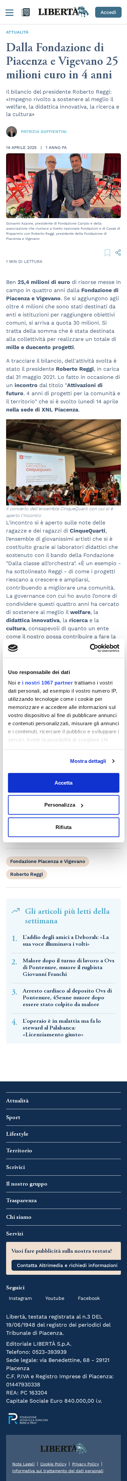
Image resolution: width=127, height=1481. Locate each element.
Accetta (64, 782)
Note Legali (23, 1464)
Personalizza (59, 805)
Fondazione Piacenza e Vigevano (47, 861)
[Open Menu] (9, 12)
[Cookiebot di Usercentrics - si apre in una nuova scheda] (90, 648)
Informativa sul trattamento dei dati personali (57, 1471)
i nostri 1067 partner (47, 683)
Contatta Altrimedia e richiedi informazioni (67, 1265)
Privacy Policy (85, 1464)
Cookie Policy (53, 1464)
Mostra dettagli (88, 761)
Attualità (17, 32)
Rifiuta (63, 827)
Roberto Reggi (26, 874)
